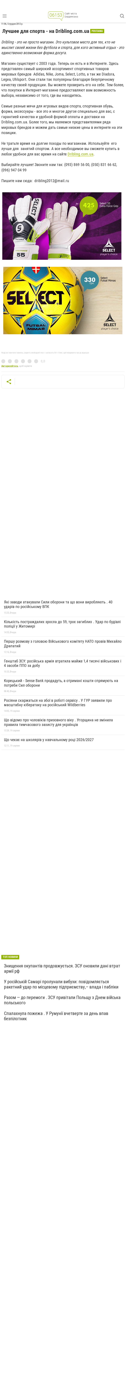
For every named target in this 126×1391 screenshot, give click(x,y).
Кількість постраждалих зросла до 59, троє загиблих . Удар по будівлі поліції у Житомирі (62, 624)
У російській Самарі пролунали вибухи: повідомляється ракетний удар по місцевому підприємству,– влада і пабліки (61, 984)
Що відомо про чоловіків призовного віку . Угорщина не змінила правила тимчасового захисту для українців (58, 722)
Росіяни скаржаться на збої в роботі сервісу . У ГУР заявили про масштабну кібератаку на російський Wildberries (58, 702)
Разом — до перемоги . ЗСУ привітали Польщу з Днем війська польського (62, 1000)
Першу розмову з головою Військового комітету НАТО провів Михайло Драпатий (63, 643)
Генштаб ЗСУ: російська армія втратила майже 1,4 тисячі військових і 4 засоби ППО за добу (62, 663)
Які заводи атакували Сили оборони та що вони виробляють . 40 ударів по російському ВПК (58, 604)
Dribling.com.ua (80, 154)
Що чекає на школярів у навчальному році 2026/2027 (49, 739)
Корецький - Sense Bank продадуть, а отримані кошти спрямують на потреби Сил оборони (61, 683)
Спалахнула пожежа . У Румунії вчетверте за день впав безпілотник (56, 1016)
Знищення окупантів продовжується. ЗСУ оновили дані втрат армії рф (62, 968)
